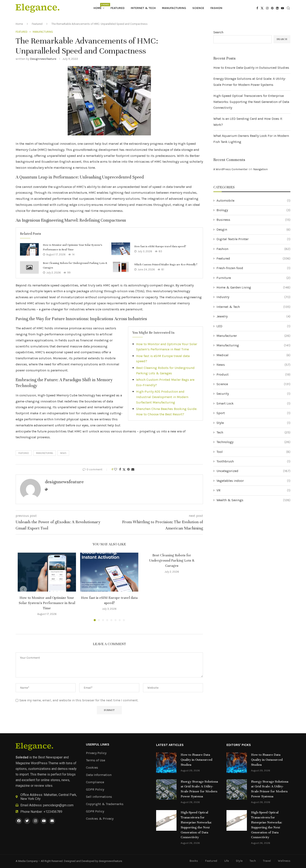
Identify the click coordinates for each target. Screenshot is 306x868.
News (253, 365)
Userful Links (97, 744)
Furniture (253, 278)
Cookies (92, 767)
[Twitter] (262, 8)
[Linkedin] (277, 8)
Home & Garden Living (253, 287)
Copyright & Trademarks (104, 804)
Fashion (216, 8)
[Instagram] (267, 8)
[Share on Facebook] (120, 469)
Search (218, 32)
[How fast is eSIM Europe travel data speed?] (120, 248)
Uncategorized (253, 471)
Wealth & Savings (253, 500)
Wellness (284, 861)
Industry (253, 297)
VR (253, 490)
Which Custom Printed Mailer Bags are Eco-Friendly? (165, 264)
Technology (253, 442)
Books (193, 861)
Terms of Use (95, 760)
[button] (23, 589)
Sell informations (99, 796)
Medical (253, 355)
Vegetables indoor (253, 481)
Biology (253, 210)
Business (253, 220)
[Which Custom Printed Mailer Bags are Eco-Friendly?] (120, 267)
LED (253, 326)
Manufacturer (253, 336)
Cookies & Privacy (99, 818)
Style (253, 423)
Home (98, 7)
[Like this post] (115, 469)
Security (253, 394)
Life (226, 861)
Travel (267, 861)
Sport (253, 413)
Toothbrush (253, 461)
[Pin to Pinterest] (128, 469)
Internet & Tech (143, 8)
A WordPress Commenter (230, 169)
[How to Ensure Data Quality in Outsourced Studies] (166, 762)
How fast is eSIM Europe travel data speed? (160, 246)
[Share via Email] (132, 469)
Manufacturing (174, 8)
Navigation (260, 169)
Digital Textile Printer (253, 239)
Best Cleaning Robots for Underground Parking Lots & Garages (171, 560)
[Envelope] (52, 821)
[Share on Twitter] (124, 469)
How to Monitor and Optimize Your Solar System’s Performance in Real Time (47, 603)
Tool (253, 452)
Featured (117, 8)
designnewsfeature (43, 59)
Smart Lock (253, 403)
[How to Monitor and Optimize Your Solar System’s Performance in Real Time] (29, 249)
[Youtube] (282, 8)
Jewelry (253, 316)
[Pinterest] (272, 8)
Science (198, 8)
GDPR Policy (95, 789)
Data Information (99, 775)
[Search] (288, 8)
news (63, 453)
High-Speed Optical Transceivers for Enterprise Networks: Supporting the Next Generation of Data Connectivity (251, 102)
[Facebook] (257, 8)
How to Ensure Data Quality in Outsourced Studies (251, 68)
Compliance (95, 782)
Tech (253, 432)
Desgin (253, 229)
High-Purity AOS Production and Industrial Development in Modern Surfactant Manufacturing (162, 397)
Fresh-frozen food (253, 268)
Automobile (253, 200)
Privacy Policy (96, 753)
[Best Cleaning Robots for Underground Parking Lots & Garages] (29, 267)
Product (253, 374)
